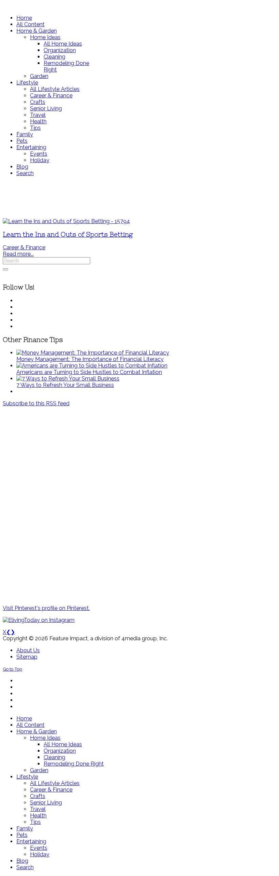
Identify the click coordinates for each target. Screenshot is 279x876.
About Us (28, 650)
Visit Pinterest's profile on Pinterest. (46, 608)
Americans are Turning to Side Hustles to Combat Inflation (89, 372)
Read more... (18, 254)
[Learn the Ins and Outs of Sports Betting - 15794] (66, 221)
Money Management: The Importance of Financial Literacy (90, 359)
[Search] (5, 269)
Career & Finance (24, 247)
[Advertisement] (139, 197)
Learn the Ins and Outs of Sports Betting (68, 234)
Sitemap (26, 657)
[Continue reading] (92, 352)
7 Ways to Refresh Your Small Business (65, 385)
